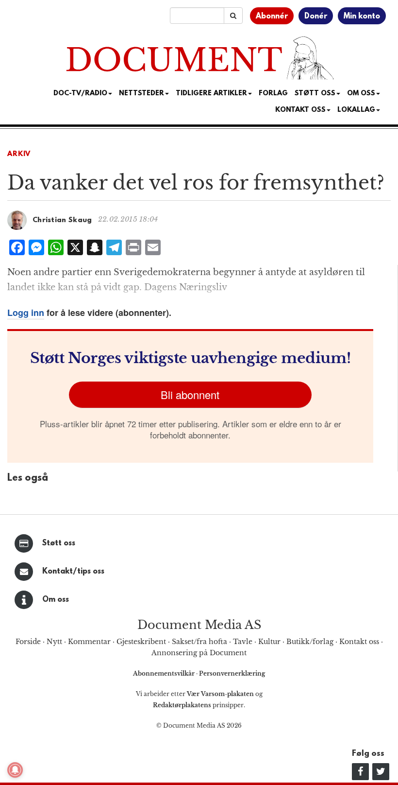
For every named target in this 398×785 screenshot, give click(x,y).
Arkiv (19, 154)
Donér (315, 16)
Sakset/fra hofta (199, 641)
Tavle (242, 641)
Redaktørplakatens (182, 705)
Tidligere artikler (211, 93)
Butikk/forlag (309, 641)
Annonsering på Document (199, 652)
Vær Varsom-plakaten (220, 694)
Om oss (55, 599)
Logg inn (25, 312)
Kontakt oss (300, 110)
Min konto (362, 16)
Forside (28, 641)
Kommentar (89, 641)
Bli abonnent (190, 394)
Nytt (54, 641)
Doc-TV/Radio (80, 93)
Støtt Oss (315, 93)
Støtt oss (58, 543)
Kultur (269, 641)
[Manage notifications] (15, 770)
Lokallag (356, 110)
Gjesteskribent (141, 641)
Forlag (273, 93)
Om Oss (361, 93)
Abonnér (272, 16)
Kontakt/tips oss (73, 571)
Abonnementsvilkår (164, 673)
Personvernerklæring (232, 673)
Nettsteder (141, 93)
